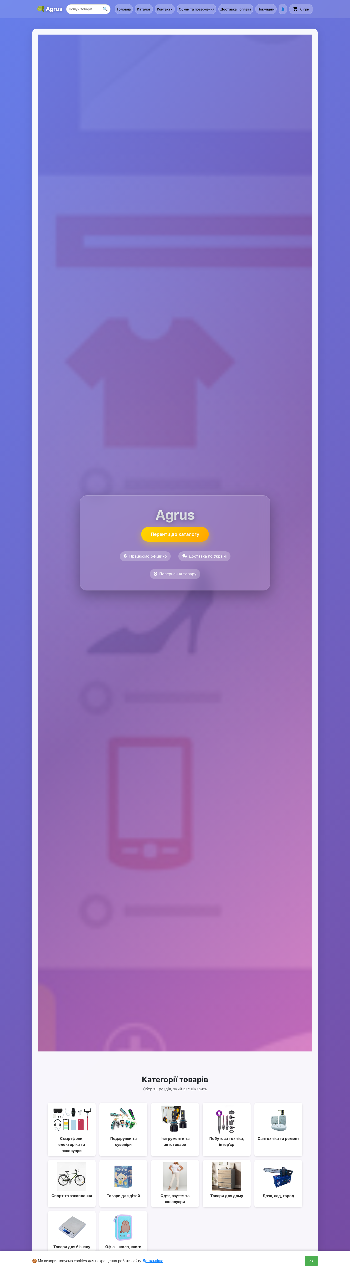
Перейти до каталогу (175, 534)
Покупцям (266, 9)
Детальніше (153, 1261)
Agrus (54, 8)
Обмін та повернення (196, 9)
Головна (124, 9)
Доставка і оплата (235, 9)
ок (311, 1261)
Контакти (165, 9)
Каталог (144, 9)
